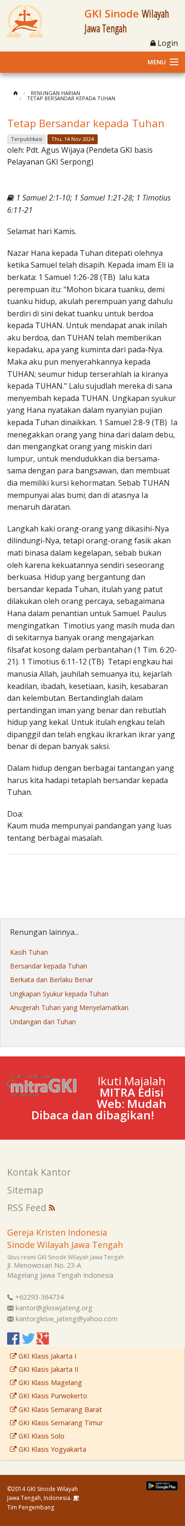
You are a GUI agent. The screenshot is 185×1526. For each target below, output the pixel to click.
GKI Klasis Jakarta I (46, 1356)
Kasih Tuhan (29, 952)
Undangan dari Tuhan (43, 1021)
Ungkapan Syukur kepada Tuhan (59, 993)
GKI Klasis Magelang (49, 1382)
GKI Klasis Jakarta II (47, 1369)
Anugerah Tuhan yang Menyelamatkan (69, 1007)
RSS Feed (28, 1207)
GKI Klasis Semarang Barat (59, 1409)
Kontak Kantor (39, 1172)
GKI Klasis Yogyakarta (51, 1449)
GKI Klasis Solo (41, 1435)
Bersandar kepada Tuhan (48, 965)
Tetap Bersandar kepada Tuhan (71, 98)
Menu (157, 62)
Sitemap (25, 1190)
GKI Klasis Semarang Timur (60, 1422)
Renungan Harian (55, 93)
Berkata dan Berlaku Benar (51, 979)
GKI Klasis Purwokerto (52, 1395)
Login (167, 43)
